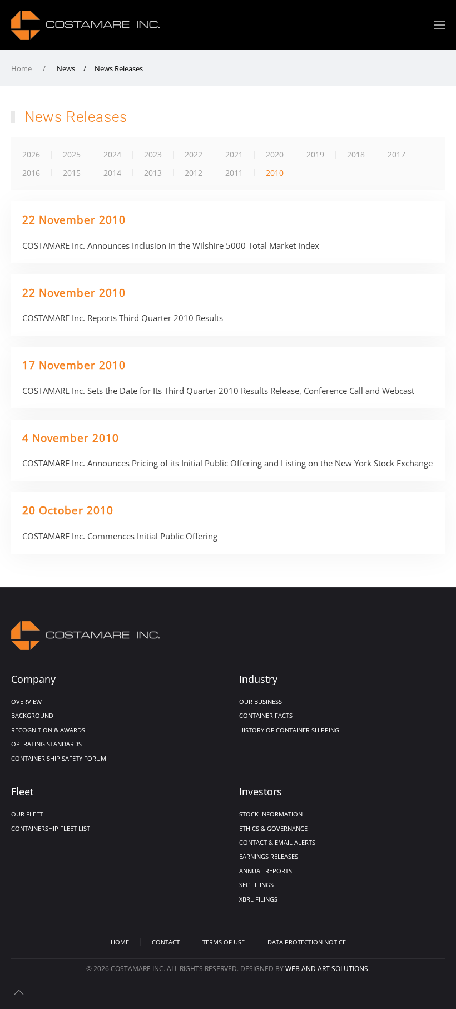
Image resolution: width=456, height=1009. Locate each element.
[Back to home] (85, 25)
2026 (31, 154)
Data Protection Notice (306, 942)
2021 (234, 154)
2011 (234, 173)
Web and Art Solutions (326, 968)
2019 (315, 154)
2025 (72, 154)
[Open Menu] (439, 25)
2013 (153, 173)
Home (21, 68)
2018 (356, 154)
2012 (193, 173)
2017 (396, 154)
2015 (72, 173)
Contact (166, 942)
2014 (112, 173)
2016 (31, 173)
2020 (275, 154)
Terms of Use (223, 942)
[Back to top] (19, 992)
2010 (275, 173)
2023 (153, 154)
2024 (112, 154)
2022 (193, 154)
